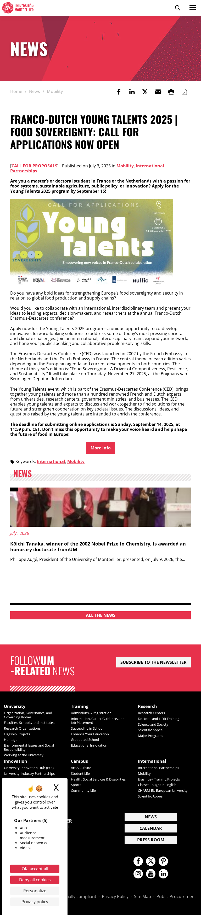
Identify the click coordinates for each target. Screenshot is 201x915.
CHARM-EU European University (163, 790)
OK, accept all (35, 869)
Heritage (10, 739)
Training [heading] (79, 706)
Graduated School (85, 739)
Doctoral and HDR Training (158, 718)
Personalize (34, 891)
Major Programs (150, 735)
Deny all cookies (35, 880)
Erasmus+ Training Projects (159, 779)
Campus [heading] (79, 761)
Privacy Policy (115, 896)
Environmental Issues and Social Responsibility (29, 747)
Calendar (150, 828)
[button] (158, 91)
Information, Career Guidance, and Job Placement (98, 720)
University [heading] (14, 706)
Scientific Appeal (150, 730)
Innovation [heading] (15, 761)
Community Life (83, 790)
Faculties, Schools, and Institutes (29, 722)
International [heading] (152, 761)
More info (101, 448)
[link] (118, 91)
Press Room (150, 840)
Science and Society (153, 724)
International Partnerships (158, 767)
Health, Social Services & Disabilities (98, 779)
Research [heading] (147, 706)
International (51, 461)
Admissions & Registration (91, 713)
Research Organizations (22, 728)
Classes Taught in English (157, 784)
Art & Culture (81, 767)
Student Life (80, 773)
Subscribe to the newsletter (153, 662)
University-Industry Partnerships (29, 773)
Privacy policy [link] (34, 902)
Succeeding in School (87, 728)
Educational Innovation (89, 745)
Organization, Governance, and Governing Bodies (28, 715)
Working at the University (23, 755)
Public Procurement (176, 896)
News (151, 817)
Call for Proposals (34, 166)
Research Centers (151, 713)
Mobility (125, 166)
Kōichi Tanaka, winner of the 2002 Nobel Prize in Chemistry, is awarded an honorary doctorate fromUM (98, 547)
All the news (100, 615)
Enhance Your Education (90, 734)
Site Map (142, 896)
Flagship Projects (17, 734)
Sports (76, 784)
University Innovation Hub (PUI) (29, 767)
